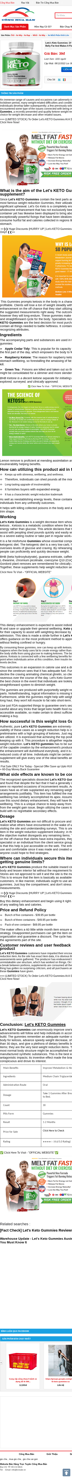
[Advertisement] (36, 1287)
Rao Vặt (25, 2)
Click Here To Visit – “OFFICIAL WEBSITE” (25, 572)
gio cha (3, 1459)
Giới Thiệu (52, 1454)
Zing (64, 79)
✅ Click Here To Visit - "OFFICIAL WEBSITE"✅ (29, 1152)
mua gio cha (15, 1459)
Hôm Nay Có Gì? (43, 26)
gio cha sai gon (30, 1459)
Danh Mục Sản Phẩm (15, 26)
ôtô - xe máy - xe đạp (20, 35)
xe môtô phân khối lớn (58, 35)
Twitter (59, 79)
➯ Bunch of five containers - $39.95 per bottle (27, 915)
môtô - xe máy (39, 35)
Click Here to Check (53, 1130)
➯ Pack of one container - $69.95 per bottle (26, 924)
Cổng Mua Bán (7, 2)
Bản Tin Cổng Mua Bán (47, 2)
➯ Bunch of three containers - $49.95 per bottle (28, 919)
